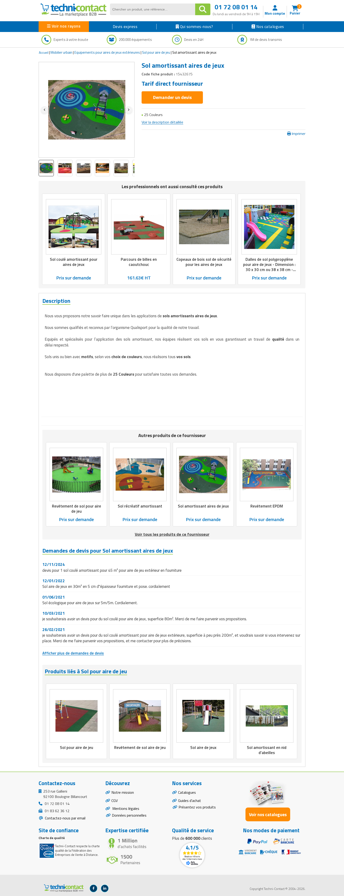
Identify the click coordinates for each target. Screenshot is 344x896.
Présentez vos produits (197, 807)
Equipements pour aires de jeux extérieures (107, 52)
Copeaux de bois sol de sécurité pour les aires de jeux (203, 262)
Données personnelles (129, 815)
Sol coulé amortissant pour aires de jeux (73, 262)
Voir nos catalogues (268, 814)
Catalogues (187, 792)
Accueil (43, 52)
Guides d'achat (189, 800)
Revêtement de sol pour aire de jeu (76, 509)
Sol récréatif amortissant (140, 506)
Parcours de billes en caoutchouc (139, 262)
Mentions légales (125, 808)
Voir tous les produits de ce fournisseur (172, 534)
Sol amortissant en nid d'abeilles (266, 750)
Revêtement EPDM (266, 506)
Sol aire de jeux (203, 747)
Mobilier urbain (61, 52)
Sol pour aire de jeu (156, 52)
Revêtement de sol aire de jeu (140, 747)
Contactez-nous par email (64, 818)
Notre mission (122, 792)
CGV (114, 800)
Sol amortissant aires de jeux (203, 506)
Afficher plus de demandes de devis (73, 653)
